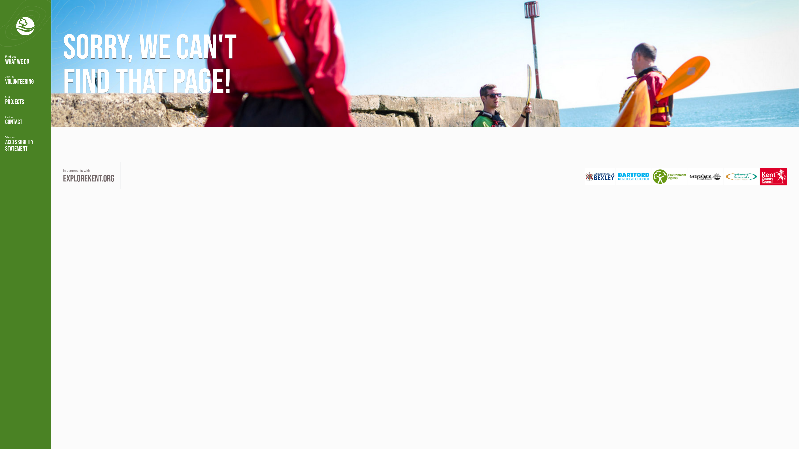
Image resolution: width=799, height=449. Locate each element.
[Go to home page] (25, 25)
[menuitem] (25, 60)
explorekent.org (88, 178)
